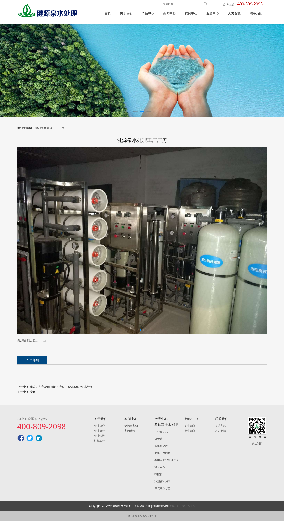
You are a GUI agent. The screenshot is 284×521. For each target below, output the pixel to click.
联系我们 (256, 13)
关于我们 (126, 13)
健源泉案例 (24, 128)
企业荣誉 (99, 435)
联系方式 (220, 426)
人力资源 (234, 13)
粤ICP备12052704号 (182, 506)
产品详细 (32, 360)
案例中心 (191, 13)
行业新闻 (190, 431)
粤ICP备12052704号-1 (142, 516)
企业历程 (99, 431)
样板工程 (99, 440)
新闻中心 (169, 13)
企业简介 (99, 426)
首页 (108, 13)
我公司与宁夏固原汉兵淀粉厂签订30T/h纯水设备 (61, 387)
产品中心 (148, 13)
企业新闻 (190, 426)
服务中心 (212, 13)
